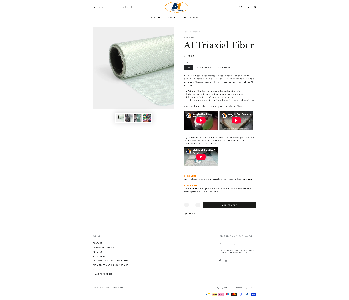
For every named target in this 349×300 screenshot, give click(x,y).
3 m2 (188, 67)
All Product (195, 32)
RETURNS (98, 252)
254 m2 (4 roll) (224, 67)
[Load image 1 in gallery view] (120, 118)
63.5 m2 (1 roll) (204, 67)
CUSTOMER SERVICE (103, 247)
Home (186, 32)
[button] (240, 7)
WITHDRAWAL (100, 256)
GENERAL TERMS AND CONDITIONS (111, 260)
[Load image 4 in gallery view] (147, 118)
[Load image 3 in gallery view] (138, 118)
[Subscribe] (254, 244)
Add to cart (229, 205)
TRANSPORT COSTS (103, 274)
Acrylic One (189, 37)
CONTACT (97, 243)
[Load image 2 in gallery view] (129, 118)
